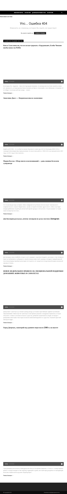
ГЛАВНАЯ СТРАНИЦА (40, 33)
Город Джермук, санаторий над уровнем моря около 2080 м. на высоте (30, 328)
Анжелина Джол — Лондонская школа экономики (22, 98)
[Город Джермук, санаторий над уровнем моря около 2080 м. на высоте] (33, 398)
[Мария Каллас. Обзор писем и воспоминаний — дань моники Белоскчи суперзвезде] (33, 184)
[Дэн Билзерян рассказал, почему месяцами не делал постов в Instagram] (33, 238)
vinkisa (6, 81)
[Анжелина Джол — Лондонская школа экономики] (33, 123)
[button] (62, 12)
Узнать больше (7, 93)
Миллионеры (18, 12)
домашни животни (39, 12)
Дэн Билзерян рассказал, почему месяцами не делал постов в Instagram (31, 219)
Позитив (28, 12)
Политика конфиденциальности (52, 492)
